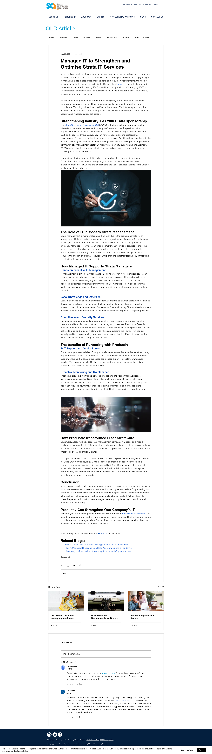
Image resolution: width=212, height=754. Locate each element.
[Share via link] (80, 565)
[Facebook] (60, 734)
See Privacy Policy (21, 751)
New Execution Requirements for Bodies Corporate (104, 616)
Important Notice (111, 38)
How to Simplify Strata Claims (142, 616)
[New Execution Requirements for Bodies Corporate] (106, 601)
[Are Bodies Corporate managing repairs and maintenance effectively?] (66, 601)
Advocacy (86, 38)
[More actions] (149, 54)
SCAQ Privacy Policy (106, 740)
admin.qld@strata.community (68, 744)
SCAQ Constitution (92, 740)
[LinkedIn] (55, 734)
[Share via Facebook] (62, 565)
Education (98, 38)
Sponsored (125, 38)
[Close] (209, 750)
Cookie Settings (187, 750)
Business (75, 38)
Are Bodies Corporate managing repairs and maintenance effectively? (64, 616)
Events (136, 38)
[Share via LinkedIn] (74, 565)
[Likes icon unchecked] (68, 684)
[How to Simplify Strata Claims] (146, 601)
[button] (160, 38)
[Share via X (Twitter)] (68, 565)
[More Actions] (149, 667)
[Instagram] (49, 734)
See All (161, 587)
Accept (201, 750)
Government (63, 38)
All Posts (51, 38)
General (146, 38)
